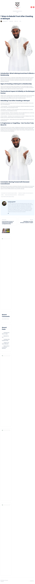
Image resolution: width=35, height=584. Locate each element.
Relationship (11, 21)
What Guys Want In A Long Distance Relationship (5, 347)
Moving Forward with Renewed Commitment (11, 194)
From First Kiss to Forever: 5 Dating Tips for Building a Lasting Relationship (8, 222)
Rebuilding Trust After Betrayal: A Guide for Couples (26, 222)
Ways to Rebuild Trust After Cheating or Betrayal (7, 196)
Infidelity (2, 194)
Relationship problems (21, 194)
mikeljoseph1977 (5, 21)
